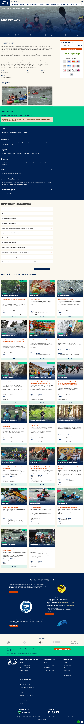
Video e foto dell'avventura (10, 179)
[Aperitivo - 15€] (42, 299)
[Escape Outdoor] (42, 466)
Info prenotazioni (25, 684)
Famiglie (22, 4)
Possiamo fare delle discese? (9, 223)
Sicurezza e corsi (49, 670)
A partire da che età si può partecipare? (11, 233)
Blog (72, 4)
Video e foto (55, 34)
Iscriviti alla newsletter (62, 649)
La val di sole (66, 667)
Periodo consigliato (8, 190)
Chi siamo (65, 662)
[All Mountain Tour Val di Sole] (14, 299)
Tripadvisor (27, 712)
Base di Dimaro (67, 673)
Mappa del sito (24, 700)
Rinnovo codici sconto (26, 695)
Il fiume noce (66, 670)
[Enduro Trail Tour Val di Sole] (42, 425)
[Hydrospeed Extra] (70, 507)
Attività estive (48, 662)
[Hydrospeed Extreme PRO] (14, 548)
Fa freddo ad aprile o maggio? (9, 242)
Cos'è (17, 34)
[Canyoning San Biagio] (14, 382)
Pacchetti (47, 667)
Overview (4, 34)
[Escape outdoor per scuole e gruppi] (70, 466)
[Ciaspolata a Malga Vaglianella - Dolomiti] (42, 382)
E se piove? (5, 237)
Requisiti (33, 34)
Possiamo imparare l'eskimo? (9, 218)
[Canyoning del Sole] (70, 340)
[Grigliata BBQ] (14, 507)
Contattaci (23, 682)
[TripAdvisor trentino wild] (20, 712)
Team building (55, 4)
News (21, 703)
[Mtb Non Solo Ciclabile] (14, 466)
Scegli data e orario (71, 49)
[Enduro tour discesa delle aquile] (70, 425)
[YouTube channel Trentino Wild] (58, 712)
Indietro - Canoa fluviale (42, 269)
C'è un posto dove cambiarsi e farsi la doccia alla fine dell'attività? (17, 228)
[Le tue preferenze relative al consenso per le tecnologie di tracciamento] (82, 722)
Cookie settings (57, 716)
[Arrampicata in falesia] (70, 299)
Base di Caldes (67, 675)
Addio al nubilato (25, 667)
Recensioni (23, 690)
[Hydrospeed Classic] (42, 507)
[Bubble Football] (42, 340)
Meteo (47, 34)
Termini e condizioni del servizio (69, 716)
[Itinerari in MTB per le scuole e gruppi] (42, 548)
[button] (5, 96)
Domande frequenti (72, 34)
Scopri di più (13, 592)
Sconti (22, 692)
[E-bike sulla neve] (70, 382)
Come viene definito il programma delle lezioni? (13, 247)
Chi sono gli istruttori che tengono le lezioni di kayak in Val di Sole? (18, 257)
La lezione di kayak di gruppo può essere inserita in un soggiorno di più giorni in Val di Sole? (24, 261)
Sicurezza (41, 34)
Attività (14, 4)
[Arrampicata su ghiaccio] (14, 340)
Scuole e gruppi (44, 4)
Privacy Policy (49, 716)
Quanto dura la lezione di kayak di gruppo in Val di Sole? (15, 252)
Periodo (63, 34)
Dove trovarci (67, 665)
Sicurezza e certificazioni (27, 687)
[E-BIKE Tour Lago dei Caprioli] (14, 425)
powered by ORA (42, 719)
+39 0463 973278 (15, 1)
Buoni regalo (65, 4)
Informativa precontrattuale (28, 698)
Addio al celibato (32, 4)
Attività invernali (49, 665)
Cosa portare (25, 34)
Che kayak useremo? (7, 213)
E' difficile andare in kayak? (8, 209)
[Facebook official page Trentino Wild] (50, 712)
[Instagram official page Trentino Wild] (54, 712)
